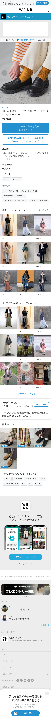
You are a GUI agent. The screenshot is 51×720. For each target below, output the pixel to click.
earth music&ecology (11, 483)
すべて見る (43, 210)
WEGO (42, 479)
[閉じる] (47, 693)
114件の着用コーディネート (28, 40)
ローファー (17, 179)
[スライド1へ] (24, 596)
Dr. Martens (18, 479)
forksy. (5, 107)
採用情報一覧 (45, 625)
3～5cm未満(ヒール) (11, 191)
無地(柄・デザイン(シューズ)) (14, 195)
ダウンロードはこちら (25, 557)
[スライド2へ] (26, 596)
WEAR (3, 576)
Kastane (38, 483)
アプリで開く (42, 3)
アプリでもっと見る (25, 394)
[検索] (47, 10)
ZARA (24, 483)
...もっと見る (7, 159)
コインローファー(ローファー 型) (15, 200)
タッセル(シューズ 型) (29, 191)
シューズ (7, 179)
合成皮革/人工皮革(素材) (38, 200)
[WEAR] (25, 9)
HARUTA (7, 479)
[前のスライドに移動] (4, 73)
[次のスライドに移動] (47, 73)
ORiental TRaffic (31, 479)
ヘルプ (4, 655)
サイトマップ (7, 661)
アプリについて (25, 564)
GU (30, 483)
